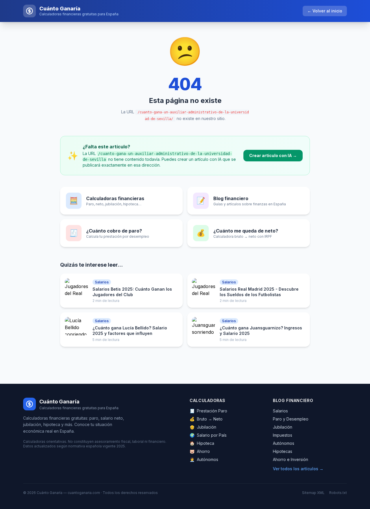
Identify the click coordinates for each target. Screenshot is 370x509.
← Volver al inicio (324, 10)
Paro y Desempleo (290, 418)
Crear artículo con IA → (273, 155)
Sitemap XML (313, 492)
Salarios (280, 410)
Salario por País (208, 435)
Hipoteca (202, 443)
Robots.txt (338, 492)
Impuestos (282, 435)
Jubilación (203, 427)
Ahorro (200, 451)
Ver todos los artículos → (298, 468)
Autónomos (204, 459)
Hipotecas (282, 451)
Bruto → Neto (206, 418)
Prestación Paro (208, 410)
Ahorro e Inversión (290, 459)
